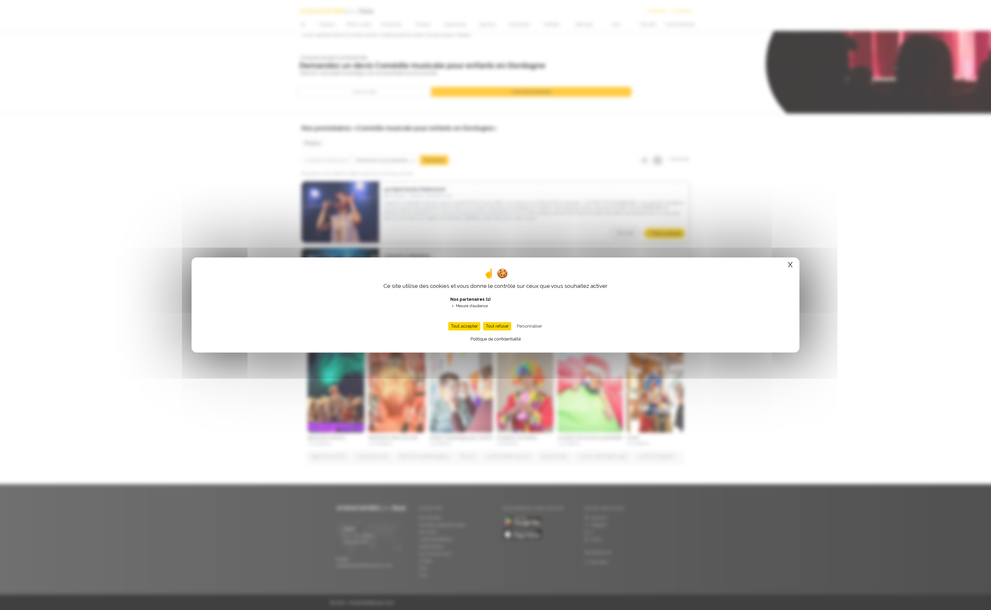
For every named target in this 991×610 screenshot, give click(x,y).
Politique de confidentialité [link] (495, 339)
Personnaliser (529, 326)
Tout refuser (497, 326)
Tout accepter (464, 326)
